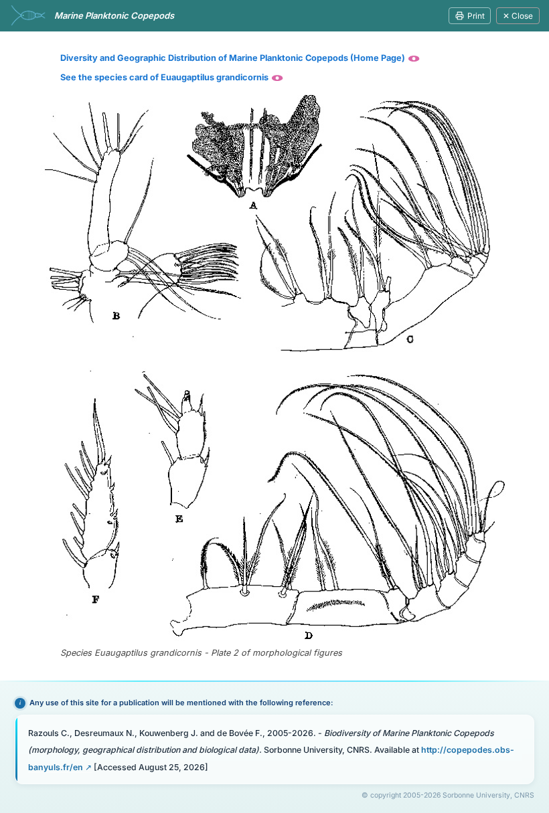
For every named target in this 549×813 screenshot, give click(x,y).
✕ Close (518, 16)
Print (476, 16)
